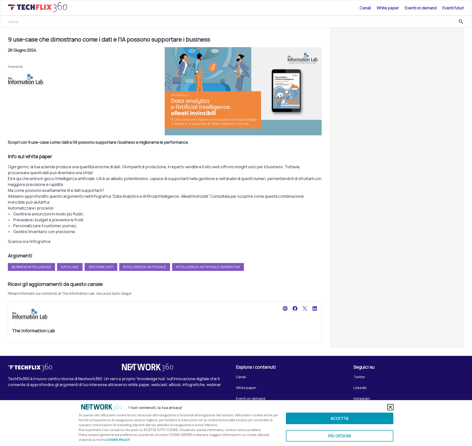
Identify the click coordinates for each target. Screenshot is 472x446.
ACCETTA (340, 418)
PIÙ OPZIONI (339, 435)
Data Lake (70, 267)
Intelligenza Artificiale (144, 267)
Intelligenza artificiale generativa (208, 267)
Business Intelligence (31, 267)
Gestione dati (100, 267)
